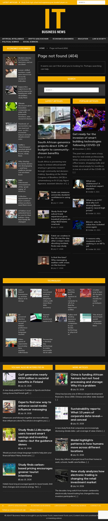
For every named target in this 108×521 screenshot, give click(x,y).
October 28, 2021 (94, 249)
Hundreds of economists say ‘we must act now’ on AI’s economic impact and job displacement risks (25, 131)
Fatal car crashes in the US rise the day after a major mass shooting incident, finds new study (60, 240)
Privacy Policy (36, 510)
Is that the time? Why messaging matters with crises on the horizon (60, 261)
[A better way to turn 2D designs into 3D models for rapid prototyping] (85, 293)
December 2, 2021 (83, 149)
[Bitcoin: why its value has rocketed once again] (78, 225)
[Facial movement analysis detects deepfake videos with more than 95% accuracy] (36, 293)
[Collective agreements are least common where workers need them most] (11, 199)
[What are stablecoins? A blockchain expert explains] (78, 184)
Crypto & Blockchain (38, 39)
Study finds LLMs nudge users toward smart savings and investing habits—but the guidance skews (35, 437)
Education (83, 39)
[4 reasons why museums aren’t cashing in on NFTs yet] (78, 241)
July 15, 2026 (26, 479)
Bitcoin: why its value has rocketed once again (95, 224)
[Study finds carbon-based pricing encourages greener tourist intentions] (9, 469)
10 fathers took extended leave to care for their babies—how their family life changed (24, 216)
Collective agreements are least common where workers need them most (25, 200)
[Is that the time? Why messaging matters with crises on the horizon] (43, 260)
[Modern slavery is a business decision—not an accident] (11, 61)
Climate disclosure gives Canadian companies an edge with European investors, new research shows (25, 111)
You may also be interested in (28, 367)
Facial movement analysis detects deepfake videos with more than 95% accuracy (48, 298)
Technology (54, 280)
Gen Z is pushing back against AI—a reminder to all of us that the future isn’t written (72, 300)
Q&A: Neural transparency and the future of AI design (23, 295)
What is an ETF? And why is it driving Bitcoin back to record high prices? (95, 205)
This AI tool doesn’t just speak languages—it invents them (97, 320)
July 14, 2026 (78, 486)
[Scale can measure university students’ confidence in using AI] (43, 195)
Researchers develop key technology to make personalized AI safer (48, 346)
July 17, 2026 (45, 157)
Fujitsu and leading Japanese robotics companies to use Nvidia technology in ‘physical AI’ (72, 324)
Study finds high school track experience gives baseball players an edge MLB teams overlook (60, 217)
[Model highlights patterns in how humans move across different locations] (61, 444)
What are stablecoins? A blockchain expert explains (95, 185)
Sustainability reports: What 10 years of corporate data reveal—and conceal (87, 414)
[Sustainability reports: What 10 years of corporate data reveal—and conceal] (61, 413)
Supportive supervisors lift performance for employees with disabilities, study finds (25, 92)
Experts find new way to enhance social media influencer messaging (34, 405)
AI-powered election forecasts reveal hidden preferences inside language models (22, 324)
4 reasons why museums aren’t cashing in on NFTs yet (95, 242)
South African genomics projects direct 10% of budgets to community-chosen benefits (54, 147)
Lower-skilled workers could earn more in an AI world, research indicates (24, 75)
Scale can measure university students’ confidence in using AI (60, 196)
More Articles (80, 367)
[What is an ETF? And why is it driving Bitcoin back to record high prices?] (78, 203)
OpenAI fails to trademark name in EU (47, 318)
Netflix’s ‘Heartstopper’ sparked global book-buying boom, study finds (24, 150)
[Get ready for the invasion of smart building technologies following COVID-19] (89, 119)
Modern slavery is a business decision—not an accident (25, 61)
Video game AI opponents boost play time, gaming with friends (23, 346)
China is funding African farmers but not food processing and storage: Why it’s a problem (87, 380)
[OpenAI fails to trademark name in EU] (36, 318)
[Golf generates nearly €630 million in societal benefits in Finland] (9, 379)
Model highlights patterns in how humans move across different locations (87, 445)
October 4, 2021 (94, 192)
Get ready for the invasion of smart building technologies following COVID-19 (87, 139)
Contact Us (95, 506)
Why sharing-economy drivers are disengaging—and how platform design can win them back (25, 168)
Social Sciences (30, 42)
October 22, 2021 (94, 213)
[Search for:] (91, 2)
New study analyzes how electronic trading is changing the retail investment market (87, 476)
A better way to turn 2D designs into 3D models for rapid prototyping (97, 297)
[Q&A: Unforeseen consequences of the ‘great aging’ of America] (11, 183)
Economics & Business (63, 39)
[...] (67, 183)
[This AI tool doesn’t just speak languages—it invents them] (85, 318)
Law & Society (99, 39)
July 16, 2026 (26, 386)
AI (3, 506)
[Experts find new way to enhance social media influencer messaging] (9, 406)
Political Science (10, 42)
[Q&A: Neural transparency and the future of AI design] (11, 293)
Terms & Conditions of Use (14, 510)
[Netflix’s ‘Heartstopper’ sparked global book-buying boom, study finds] (11, 148)
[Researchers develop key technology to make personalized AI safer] (36, 342)
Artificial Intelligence (13, 39)
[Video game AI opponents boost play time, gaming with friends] (11, 342)
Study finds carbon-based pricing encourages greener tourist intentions (35, 470)
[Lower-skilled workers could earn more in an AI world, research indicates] (11, 73)
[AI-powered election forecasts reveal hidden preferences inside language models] (11, 318)
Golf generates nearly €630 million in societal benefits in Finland (33, 378)
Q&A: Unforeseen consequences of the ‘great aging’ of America (24, 185)
